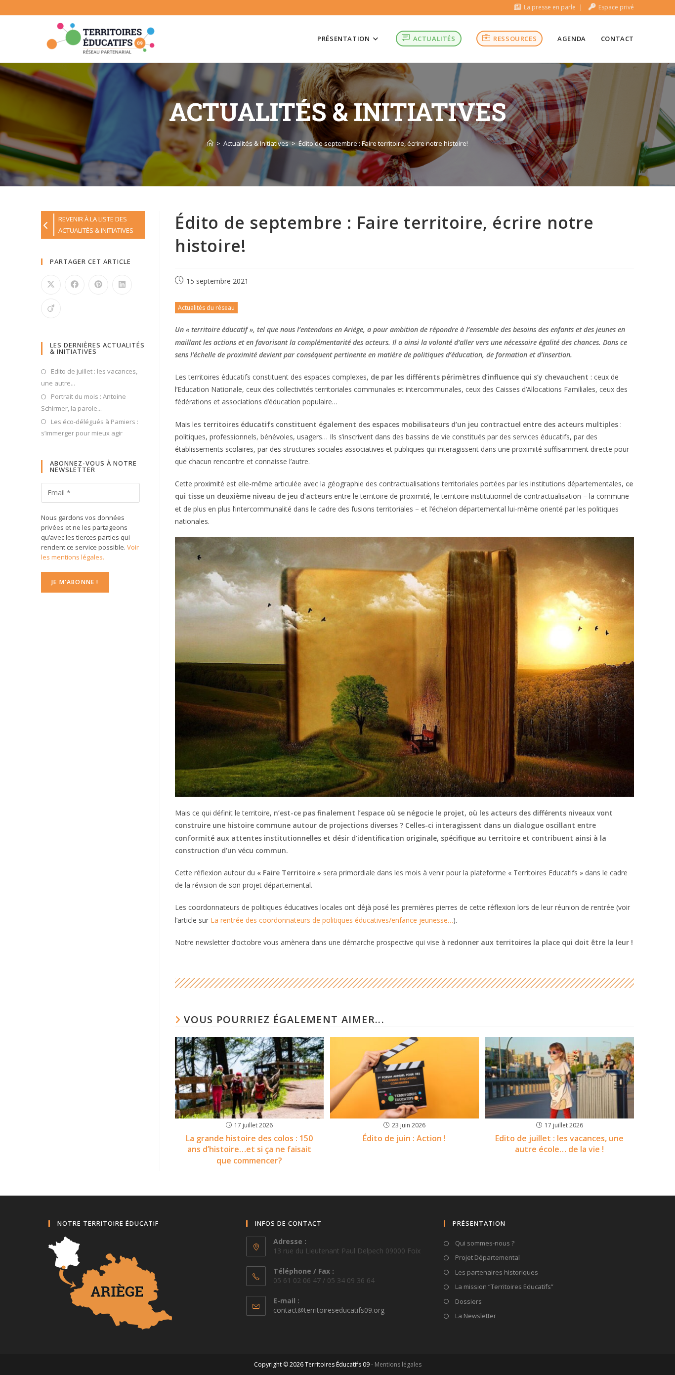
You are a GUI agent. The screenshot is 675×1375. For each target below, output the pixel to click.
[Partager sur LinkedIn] (122, 285)
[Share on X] (51, 285)
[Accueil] (210, 143)
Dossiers (468, 1301)
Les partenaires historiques (496, 1272)
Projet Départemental (487, 1257)
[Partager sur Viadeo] (51, 308)
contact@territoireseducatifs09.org (328, 1310)
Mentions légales (398, 1364)
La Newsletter (475, 1315)
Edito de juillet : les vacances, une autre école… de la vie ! (559, 1144)
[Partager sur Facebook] (74, 285)
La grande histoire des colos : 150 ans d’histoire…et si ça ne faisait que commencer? (249, 1149)
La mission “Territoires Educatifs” (503, 1286)
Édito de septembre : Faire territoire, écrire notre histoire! (383, 143)
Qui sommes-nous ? (484, 1243)
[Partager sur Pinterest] (98, 285)
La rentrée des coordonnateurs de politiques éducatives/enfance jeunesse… (332, 920)
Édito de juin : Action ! (404, 1138)
